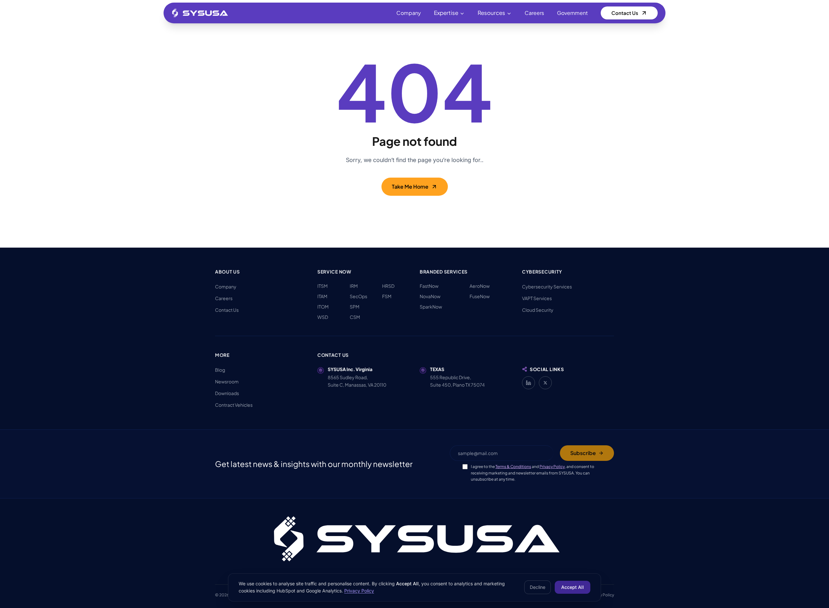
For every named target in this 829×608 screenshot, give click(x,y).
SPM (354, 307)
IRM (354, 286)
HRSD (388, 286)
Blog (220, 370)
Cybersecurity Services (547, 286)
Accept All (572, 587)
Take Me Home (410, 186)
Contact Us (624, 13)
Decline (537, 587)
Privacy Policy (552, 466)
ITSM (322, 286)
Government (572, 12)
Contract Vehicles (234, 405)
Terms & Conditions (513, 466)
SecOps (358, 296)
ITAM (322, 296)
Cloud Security (537, 310)
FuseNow (480, 296)
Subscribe (583, 453)
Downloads (227, 393)
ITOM (323, 307)
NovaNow (430, 296)
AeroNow (480, 286)
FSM (387, 296)
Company (408, 12)
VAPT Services (537, 298)
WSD (322, 317)
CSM (355, 317)
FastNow (429, 286)
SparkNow (431, 307)
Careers (534, 12)
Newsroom (227, 381)
